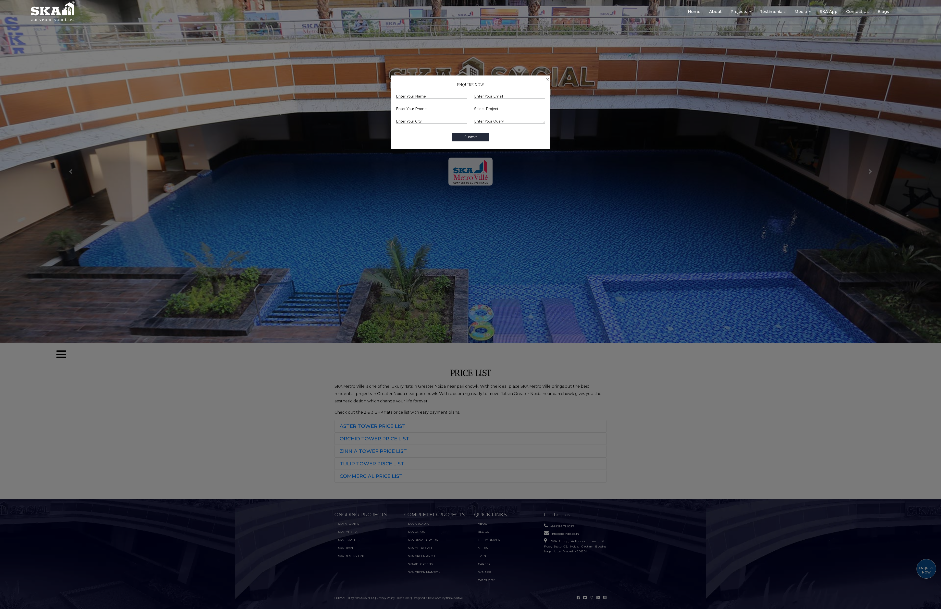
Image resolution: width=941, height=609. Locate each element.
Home (694, 11)
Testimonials (773, 11)
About (715, 11)
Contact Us (857, 11)
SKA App (828, 11)
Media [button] (801, 11)
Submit (470, 137)
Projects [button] (739, 11)
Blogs (883, 11)
